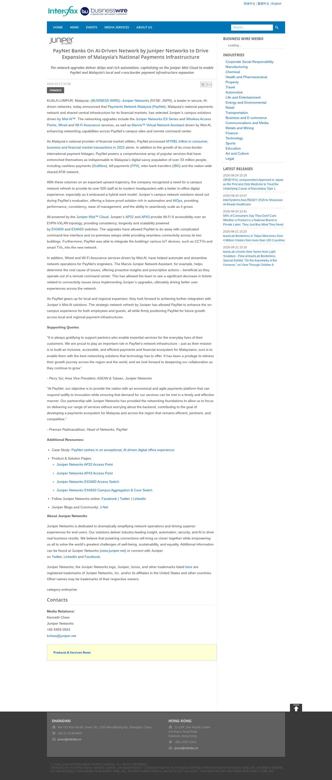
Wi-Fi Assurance (87, 125)
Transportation (237, 113)
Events (91, 27)
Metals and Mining (240, 128)
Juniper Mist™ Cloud (92, 217)
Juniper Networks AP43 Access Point (85, 473)
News (74, 27)
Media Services (117, 27)
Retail (230, 107)
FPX (134, 166)
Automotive (234, 92)
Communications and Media (247, 123)
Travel (230, 87)
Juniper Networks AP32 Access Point (85, 464)
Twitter (125, 499)
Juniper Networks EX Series (157, 119)
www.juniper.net (113, 551)
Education (233, 148)
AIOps (177, 200)
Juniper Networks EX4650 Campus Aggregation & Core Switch (104, 490)
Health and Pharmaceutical (246, 77)
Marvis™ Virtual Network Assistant (158, 125)
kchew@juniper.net (61, 636)
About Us (144, 27)
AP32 (129, 217)
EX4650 (77, 229)
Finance (55, 90)
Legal (230, 158)
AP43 (145, 217)
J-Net (104, 507)
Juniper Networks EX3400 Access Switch (88, 482)
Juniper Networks (135, 100)
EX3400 (58, 229)
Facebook (109, 499)
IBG (176, 166)
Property (232, 82)
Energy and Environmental (246, 102)
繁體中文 (263, 3)
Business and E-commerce (246, 118)
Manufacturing (237, 67)
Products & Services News (72, 652)
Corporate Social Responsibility (249, 62)
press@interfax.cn (69, 739)
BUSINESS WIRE (105, 100)
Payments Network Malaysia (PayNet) (137, 107)
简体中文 (249, 3)
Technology (234, 138)
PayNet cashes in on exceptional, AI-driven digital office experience (122, 450)
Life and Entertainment (243, 97)
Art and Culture (237, 153)
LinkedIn (139, 499)
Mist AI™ (69, 119)
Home (58, 27)
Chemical (233, 72)
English (276, 3)
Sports (231, 143)
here (188, 567)
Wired (62, 125)
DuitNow (99, 166)
